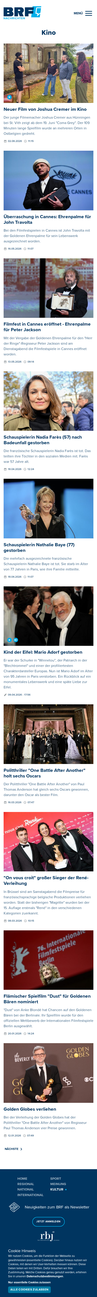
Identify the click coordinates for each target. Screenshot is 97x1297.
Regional (25, 1184)
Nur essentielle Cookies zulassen (29, 1282)
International (30, 1195)
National (25, 1189)
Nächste (11, 1149)
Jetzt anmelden (48, 1221)
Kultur (56, 1189)
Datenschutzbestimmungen (45, 1276)
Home (22, 1179)
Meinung (58, 1184)
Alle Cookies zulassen (29, 1289)
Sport (55, 1179)
